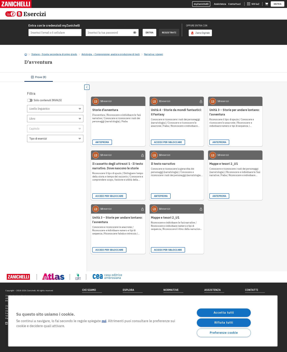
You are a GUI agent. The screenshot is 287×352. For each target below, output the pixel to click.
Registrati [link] (169, 32)
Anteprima (102, 142)
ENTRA (278, 3)
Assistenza (220, 3)
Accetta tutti (224, 312)
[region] (143, 321)
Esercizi (34, 14)
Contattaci (234, 3)
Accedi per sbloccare (168, 142)
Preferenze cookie (224, 333)
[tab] (38, 77)
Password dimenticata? (127, 25)
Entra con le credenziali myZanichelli (54, 25)
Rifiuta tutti (223, 322)
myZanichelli (201, 3)
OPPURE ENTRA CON (196, 25)
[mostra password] (135, 33)
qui (104, 321)
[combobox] (55, 108)
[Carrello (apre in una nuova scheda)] (266, 3)
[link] (200, 33)
